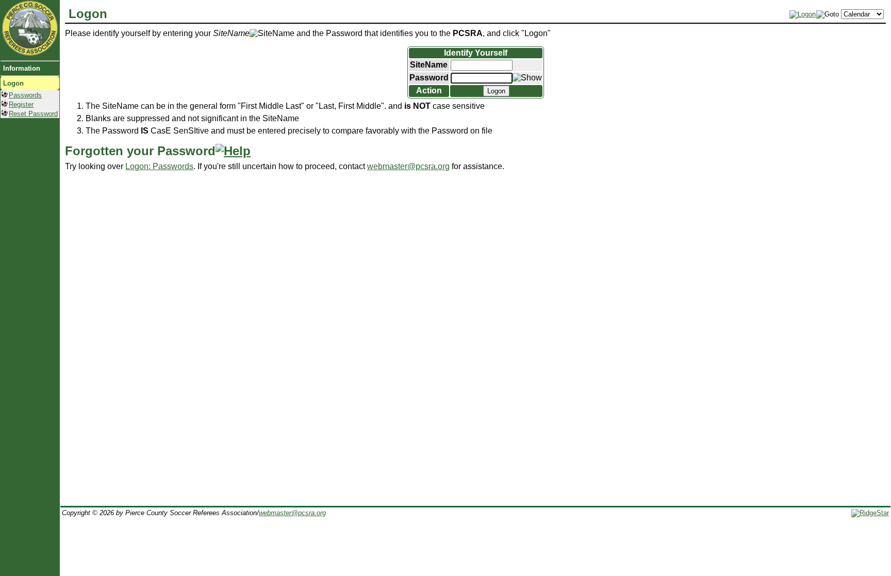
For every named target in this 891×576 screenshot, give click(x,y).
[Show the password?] (527, 78)
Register (21, 104)
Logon (13, 83)
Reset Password (33, 114)
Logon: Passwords (159, 166)
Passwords (25, 95)
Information (21, 68)
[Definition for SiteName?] (272, 33)
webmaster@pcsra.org (408, 166)
